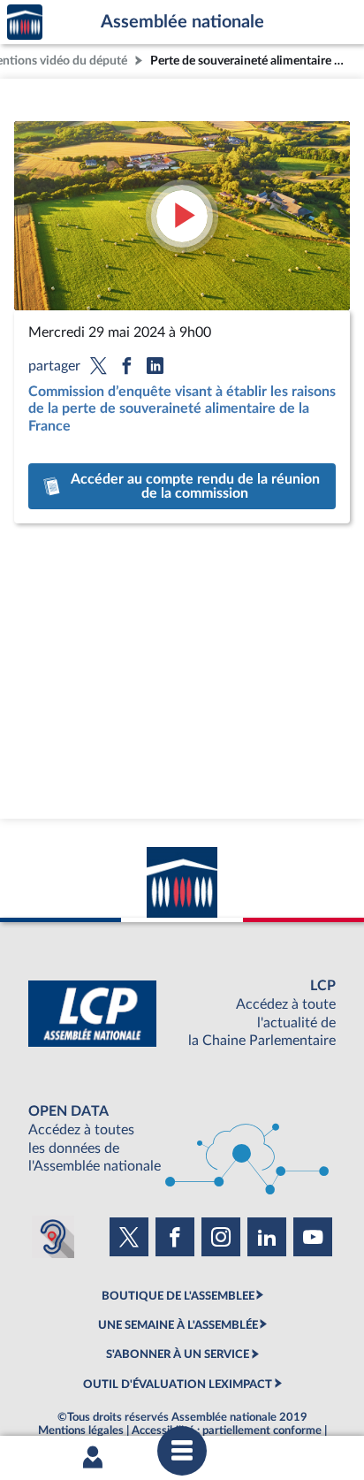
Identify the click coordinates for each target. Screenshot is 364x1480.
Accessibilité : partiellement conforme (227, 1430)
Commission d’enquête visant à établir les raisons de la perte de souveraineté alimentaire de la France (182, 408)
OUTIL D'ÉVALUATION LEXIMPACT (177, 1384)
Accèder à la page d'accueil (24, 22)
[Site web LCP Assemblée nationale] (182, 1014)
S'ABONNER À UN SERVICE (177, 1354)
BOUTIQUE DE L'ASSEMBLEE (178, 1296)
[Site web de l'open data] (182, 1139)
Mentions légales (81, 1430)
